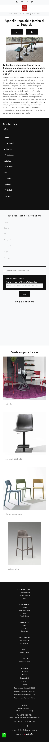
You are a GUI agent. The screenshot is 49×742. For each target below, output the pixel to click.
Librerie (24, 608)
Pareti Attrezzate (24, 610)
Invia (24, 294)
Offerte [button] (6, 129)
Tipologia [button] (7, 184)
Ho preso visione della (18, 271)
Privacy (14, 730)
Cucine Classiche (24, 595)
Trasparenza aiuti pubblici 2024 (24, 695)
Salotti (24, 613)
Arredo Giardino (24, 662)
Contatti (24, 685)
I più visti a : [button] (9, 196)
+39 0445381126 (26, 715)
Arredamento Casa (19, 14)
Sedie (27, 14)
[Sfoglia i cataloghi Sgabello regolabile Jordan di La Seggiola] (32, 32)
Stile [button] (5, 173)
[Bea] (5, 32)
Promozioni (24, 681)
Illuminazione (24, 640)
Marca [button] (6, 137)
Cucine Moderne (24, 593)
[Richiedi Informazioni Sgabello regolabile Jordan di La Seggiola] (16, 32)
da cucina (10, 155)
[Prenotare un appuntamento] (22, 2)
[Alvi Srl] (24, 8)
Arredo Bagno (24, 616)
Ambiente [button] (8, 149)
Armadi (24, 628)
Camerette (24, 631)
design (9, 178)
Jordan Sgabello (35, 14)
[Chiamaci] (17, 2)
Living (24, 598)
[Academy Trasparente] (43, 32)
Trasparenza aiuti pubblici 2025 (24, 698)
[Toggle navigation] (45, 8)
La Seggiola (10, 143)
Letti (24, 625)
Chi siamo (24, 671)
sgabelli (9, 190)
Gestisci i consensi (31, 730)
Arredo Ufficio (24, 652)
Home (10, 14)
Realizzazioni (24, 678)
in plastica (10, 166)
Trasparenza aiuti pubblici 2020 (24, 688)
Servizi (24, 675)
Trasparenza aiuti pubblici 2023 (24, 691)
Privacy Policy (25, 271)
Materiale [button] (7, 161)
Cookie (20, 730)
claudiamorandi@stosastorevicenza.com (27, 717)
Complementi (24, 643)
